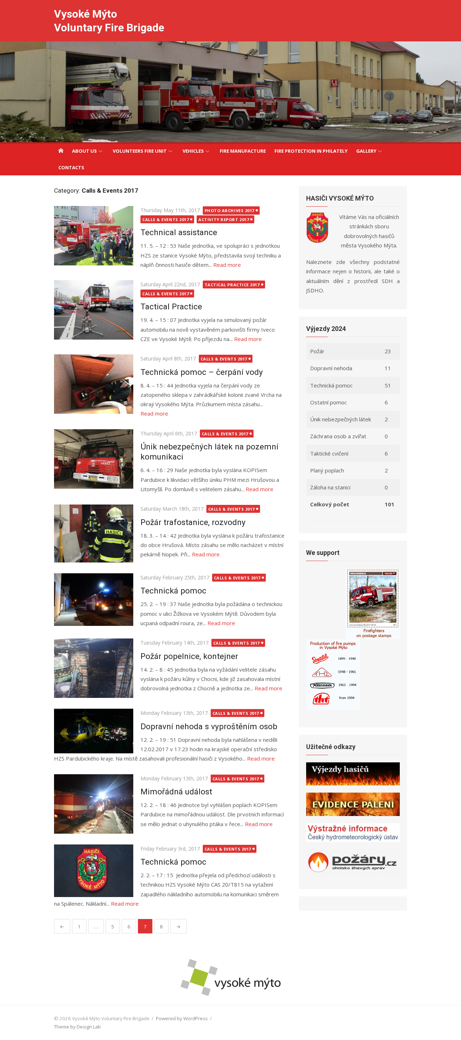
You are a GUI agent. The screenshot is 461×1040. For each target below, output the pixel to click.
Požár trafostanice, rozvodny (193, 522)
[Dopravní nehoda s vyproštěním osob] (93, 731)
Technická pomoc (173, 590)
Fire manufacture (243, 151)
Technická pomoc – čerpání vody (201, 372)
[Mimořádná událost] (93, 804)
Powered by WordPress (182, 1018)
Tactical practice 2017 (232, 284)
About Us (84, 151)
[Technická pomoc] (93, 599)
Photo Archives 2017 (229, 210)
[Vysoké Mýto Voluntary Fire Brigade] (230, 91)
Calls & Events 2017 (165, 219)
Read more (227, 264)
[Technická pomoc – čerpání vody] (93, 384)
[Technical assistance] (93, 235)
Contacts (71, 167)
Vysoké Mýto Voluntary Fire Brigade (109, 21)
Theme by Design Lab (77, 1026)
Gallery (366, 151)
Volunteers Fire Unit (140, 151)
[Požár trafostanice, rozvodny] (93, 533)
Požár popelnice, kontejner (189, 656)
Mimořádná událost (176, 791)
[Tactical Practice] (93, 310)
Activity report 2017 (223, 219)
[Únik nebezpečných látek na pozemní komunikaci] (93, 459)
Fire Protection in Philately (311, 151)
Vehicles (193, 151)
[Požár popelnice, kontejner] (93, 668)
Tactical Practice (172, 306)
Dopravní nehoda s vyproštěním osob (208, 726)
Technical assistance (178, 232)
